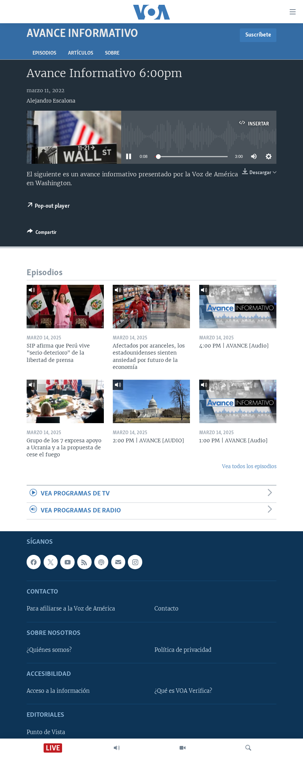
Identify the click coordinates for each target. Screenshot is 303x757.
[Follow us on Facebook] (34, 562)
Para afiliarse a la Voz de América (71, 609)
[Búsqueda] (248, 748)
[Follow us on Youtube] (67, 562)
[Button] (42, 234)
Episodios (44, 53)
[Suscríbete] (118, 562)
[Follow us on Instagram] (135, 562)
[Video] (182, 748)
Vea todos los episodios (249, 466)
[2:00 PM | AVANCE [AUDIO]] (151, 401)
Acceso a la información (58, 691)
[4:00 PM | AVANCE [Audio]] (237, 306)
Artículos (80, 53)
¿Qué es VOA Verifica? (183, 691)
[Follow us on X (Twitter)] (51, 562)
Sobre (112, 53)
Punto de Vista (46, 732)
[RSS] (84, 562)
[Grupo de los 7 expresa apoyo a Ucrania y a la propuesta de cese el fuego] (65, 401)
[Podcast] (101, 562)
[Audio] (117, 748)
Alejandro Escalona (51, 100)
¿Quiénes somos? (49, 650)
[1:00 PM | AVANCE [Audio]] (237, 401)
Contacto (166, 609)
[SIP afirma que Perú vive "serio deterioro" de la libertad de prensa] (65, 306)
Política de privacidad (182, 650)
